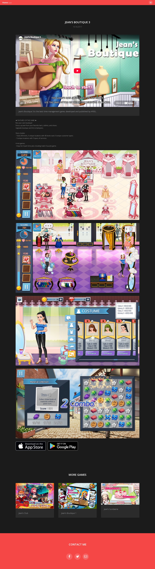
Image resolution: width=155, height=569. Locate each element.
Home (7, 2)
